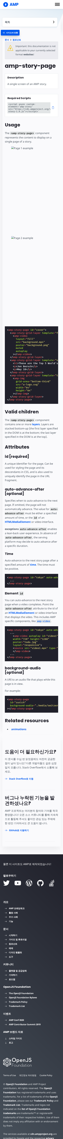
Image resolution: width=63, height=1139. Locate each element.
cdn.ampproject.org (41, 1133)
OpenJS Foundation (16, 1084)
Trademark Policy (18, 1001)
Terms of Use (9, 1075)
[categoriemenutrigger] (10, 33)
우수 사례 (13, 916)
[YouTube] (18, 883)
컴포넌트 (17, 39)
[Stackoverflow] (51, 883)
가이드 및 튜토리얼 (18, 939)
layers (36, 424)
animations (18, 729)
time (33, 564)
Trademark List (17, 1006)
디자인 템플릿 (15, 952)
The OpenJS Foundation (21, 993)
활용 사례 (13, 912)
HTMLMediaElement (18, 522)
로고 (11, 1042)
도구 (11, 956)
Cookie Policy (46, 1075)
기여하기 (13, 974)
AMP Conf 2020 (16, 1020)
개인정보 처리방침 (27, 1075)
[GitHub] (40, 883)
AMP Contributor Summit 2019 (25, 1024)
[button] (57, 4)
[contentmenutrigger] (30, 22)
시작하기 (13, 935)
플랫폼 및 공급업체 (18, 970)
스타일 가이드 (15, 1038)
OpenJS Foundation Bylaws (23, 997)
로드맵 (12, 979)
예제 (11, 948)
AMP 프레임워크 (17, 908)
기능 (11, 921)
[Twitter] (6, 883)
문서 (7, 39)
